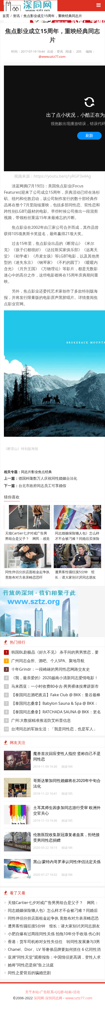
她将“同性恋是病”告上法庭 (31, 965)
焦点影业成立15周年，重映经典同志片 (52, 15)
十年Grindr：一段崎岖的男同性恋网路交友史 (48, 669)
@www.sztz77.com (52, 56)
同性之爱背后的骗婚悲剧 (29, 972)
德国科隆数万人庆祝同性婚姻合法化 (48, 478)
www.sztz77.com (78, 998)
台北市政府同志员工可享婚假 (42, 485)
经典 (48, 471)
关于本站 (32, 992)
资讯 (16, 15)
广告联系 (47, 992)
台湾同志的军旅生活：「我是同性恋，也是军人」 (51, 729)
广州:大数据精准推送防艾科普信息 (38, 720)
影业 (34, 471)
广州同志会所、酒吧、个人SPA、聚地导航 (45, 660)
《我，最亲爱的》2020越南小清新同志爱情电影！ (52, 677)
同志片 (26, 471)
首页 (5, 15)
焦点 (41, 471)
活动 (76, 992)
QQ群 (59, 992)
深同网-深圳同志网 (48, 998)
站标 (68, 992)
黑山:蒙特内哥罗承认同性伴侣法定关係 (67, 861)
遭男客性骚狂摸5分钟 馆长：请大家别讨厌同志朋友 (54, 926)
